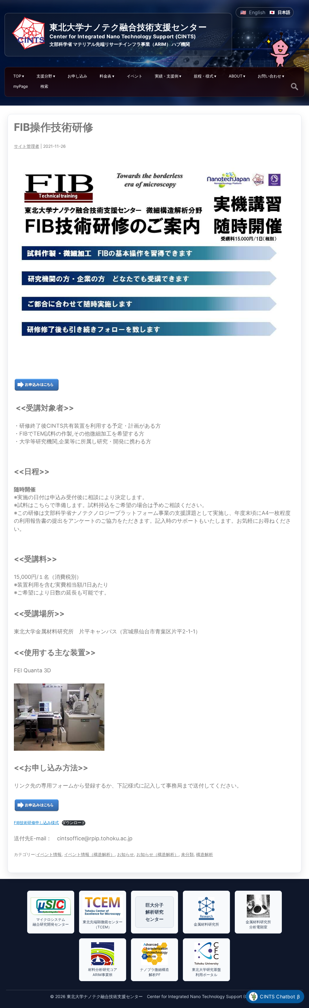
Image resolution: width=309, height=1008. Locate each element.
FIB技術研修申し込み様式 (36, 822)
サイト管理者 (26, 146)
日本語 (284, 12)
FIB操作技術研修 (53, 127)
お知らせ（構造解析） (157, 854)
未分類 (187, 854)
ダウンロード (73, 822)
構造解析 (204, 854)
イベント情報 (49, 854)
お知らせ (125, 854)
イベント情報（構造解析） (89, 854)
